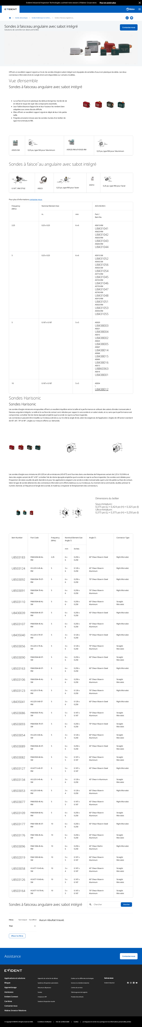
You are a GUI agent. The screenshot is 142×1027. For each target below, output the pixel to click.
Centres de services (77, 988)
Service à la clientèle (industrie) (80, 983)
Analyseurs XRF (42, 997)
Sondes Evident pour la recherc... (41, 18)
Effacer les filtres (17, 936)
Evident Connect (11, 996)
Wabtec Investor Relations (15, 1010)
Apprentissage (10, 987)
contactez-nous (36, 199)
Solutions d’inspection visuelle (46, 1001)
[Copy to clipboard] (127, 17)
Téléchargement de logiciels (79, 992)
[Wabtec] (130, 9)
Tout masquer (22, 920)
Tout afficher (33, 920)
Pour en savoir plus (108, 2)
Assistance (8, 992)
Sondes (40, 992)
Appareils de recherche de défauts (48, 978)
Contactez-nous (128, 27)
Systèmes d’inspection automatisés (48, 983)
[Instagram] (131, 983)
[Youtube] (137, 983)
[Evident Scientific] (11, 9)
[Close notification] (139, 3)
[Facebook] (128, 983)
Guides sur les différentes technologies (82, 978)
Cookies (76, 1022)
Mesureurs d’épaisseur (44, 988)
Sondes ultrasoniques (21, 18)
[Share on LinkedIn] (131, 17)
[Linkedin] (134, 983)
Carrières (8, 1001)
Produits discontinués (77, 997)
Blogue (7, 983)
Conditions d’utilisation (44, 1022)
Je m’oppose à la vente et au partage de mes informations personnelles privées (107, 1022)
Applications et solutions (14, 978)
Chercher (126, 904)
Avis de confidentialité (62, 1022)
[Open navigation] (139, 9)
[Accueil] (10, 18)
